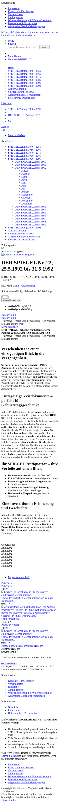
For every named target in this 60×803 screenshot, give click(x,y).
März (24, 176)
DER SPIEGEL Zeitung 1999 (30, 224)
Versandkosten (15, 14)
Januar (24, 170)
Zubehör (6, 583)
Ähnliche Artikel (10, 624)
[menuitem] (33, 8)
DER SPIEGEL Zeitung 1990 (30, 161)
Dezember (26, 203)
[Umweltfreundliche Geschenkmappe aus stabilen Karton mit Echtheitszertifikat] (30, 595)
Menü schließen (16, 135)
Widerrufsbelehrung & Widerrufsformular (30, 20)
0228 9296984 (9, 663)
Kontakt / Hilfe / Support (21, 11)
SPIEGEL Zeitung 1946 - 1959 (24, 146)
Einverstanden (8, 800)
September (26, 194)
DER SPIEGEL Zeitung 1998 (30, 221)
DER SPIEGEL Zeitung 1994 (30, 209)
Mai (23, 182)
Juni (23, 185)
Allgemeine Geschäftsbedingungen (26, 26)
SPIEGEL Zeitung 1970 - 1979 (24, 152)
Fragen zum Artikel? (19, 577)
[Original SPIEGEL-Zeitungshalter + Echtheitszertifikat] (30, 612)
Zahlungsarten (15, 17)
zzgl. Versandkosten (25, 285)
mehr (21, 323)
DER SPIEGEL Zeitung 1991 (30, 164)
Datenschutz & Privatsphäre (22, 23)
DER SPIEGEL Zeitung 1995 (30, 212)
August (25, 191)
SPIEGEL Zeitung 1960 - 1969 (24, 149)
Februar (25, 173)
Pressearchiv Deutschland (21, 239)
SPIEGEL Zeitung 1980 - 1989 (24, 155)
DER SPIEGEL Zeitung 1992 (30, 167)
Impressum (14, 8)
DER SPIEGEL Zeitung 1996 (30, 215)
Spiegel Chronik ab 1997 (21, 233)
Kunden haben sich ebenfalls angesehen (22, 645)
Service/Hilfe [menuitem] (26, 14)
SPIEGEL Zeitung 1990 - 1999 (24, 158)
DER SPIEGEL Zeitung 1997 (30, 218)
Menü (11, 40)
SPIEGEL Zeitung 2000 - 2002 (24, 227)
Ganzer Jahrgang (17, 230)
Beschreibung (8, 314)
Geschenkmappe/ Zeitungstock (24, 236)
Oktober (25, 197)
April (24, 179)
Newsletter (13, 707)
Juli (23, 188)
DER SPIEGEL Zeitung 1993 (30, 206)
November (26, 200)
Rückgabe (13, 686)
